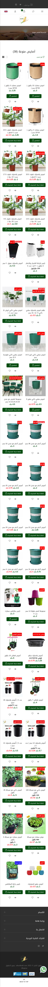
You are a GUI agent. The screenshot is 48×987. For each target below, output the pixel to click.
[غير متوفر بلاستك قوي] (12, 686)
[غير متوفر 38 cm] (35, 430)
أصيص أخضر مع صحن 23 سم (35, 527)
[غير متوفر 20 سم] (12, 250)
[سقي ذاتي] (12, 297)
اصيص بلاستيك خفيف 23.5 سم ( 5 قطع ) (12, 131)
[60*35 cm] (12, 776)
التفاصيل (37, 96)
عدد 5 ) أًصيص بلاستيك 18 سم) (12, 702)
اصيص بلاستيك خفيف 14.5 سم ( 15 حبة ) (35, 220)
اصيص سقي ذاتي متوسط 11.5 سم (12, 356)
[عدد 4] (35, 250)
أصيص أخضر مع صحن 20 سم (12, 527)
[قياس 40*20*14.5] (35, 642)
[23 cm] (35, 514)
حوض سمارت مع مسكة (35, 838)
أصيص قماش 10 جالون (13, 655)
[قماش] (35, 72)
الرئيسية (43, 32)
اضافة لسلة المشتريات (14, 140)
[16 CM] (35, 556)
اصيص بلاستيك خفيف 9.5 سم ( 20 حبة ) (13, 220)
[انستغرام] (16, 4)
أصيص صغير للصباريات (35, 884)
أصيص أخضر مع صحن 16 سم (35, 569)
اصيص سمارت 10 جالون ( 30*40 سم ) (35, 87)
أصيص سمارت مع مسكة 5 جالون (12, 840)
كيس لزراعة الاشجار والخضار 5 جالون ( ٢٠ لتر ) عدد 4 (35, 266)
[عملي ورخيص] (12, 116)
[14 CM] (12, 556)
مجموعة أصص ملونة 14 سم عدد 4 (35, 612)
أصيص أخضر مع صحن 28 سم (35, 485)
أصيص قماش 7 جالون (35, 700)
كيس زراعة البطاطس (12, 884)
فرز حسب (40, 57)
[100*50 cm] (35, 776)
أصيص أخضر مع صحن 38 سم (35, 443)
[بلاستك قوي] (35, 729)
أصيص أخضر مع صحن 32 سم (12, 443)
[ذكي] (12, 598)
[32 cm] (12, 430)
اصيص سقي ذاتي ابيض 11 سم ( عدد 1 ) (12, 311)
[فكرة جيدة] (12, 870)
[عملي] (12, 161)
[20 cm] (12, 514)
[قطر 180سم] (35, 823)
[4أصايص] (35, 598)
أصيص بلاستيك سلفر (35, 657)
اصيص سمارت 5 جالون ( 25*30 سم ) (12, 87)
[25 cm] (12, 472)
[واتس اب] (43, 969)
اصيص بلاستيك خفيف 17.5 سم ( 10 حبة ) (12, 176)
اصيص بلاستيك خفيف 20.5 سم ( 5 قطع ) (35, 176)
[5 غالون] (12, 823)
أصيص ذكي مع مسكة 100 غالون (35, 793)
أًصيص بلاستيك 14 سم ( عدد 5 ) (35, 746)
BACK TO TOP (24, 982)
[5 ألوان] (35, 870)
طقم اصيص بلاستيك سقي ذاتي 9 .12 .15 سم (35, 311)
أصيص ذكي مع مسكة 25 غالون (12, 791)
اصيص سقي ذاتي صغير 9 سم (35, 400)
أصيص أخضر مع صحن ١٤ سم (12, 569)
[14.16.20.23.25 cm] (12, 386)
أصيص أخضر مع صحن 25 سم (12, 485)
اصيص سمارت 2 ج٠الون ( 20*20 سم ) (35, 131)
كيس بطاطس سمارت (12, 611)
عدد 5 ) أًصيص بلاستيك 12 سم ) (12, 746)
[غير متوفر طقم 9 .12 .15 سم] (35, 297)
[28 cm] (35, 472)
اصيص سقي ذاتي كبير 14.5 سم (35, 356)
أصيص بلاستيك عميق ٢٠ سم (13, 263)
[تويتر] (20, 4)
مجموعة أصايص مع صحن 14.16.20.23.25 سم (12, 400)
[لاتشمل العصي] (12, 642)
